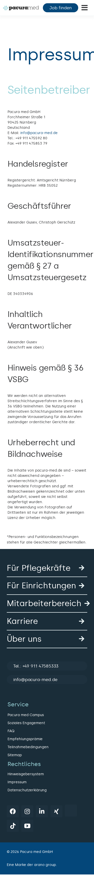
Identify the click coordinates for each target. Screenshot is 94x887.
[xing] (56, 811)
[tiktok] (13, 826)
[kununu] (71, 811)
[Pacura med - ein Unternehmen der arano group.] (47, 864)
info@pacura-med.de (39, 133)
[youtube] (27, 826)
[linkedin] (42, 811)
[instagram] (27, 811)
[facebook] (13, 811)
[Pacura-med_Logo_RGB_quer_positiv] (21, 7)
